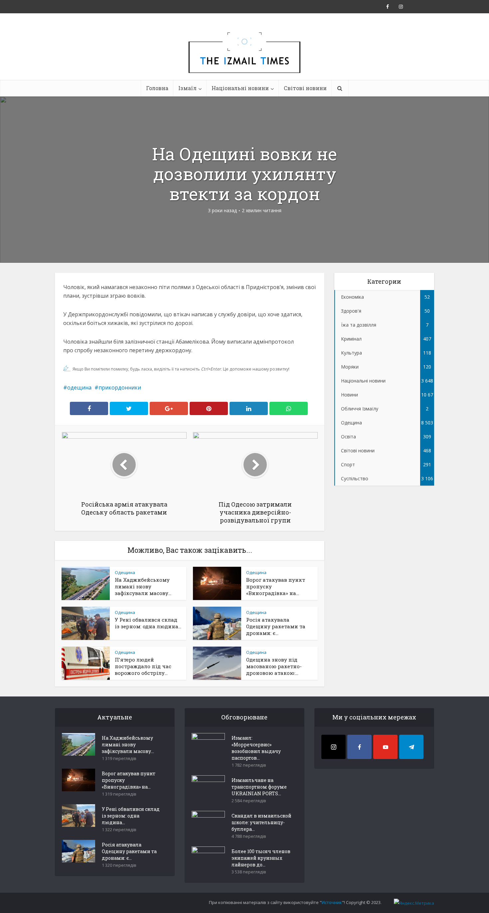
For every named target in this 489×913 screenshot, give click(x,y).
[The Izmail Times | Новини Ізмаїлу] (244, 59)
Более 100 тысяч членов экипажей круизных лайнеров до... (261, 858)
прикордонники (119, 387)
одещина (79, 387)
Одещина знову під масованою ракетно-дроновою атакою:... (274, 666)
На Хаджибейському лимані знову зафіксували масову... (143, 586)
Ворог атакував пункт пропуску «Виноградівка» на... (128, 780)
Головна (157, 87)
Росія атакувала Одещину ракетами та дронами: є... (275, 626)
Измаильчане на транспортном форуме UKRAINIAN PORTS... (259, 787)
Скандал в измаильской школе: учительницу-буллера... (261, 822)
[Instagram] (333, 747)
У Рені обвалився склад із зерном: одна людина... (148, 623)
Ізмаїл (187, 87)
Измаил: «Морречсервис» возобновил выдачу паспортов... (256, 748)
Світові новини (305, 87)
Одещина (125, 572)
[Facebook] (359, 747)
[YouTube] (385, 747)
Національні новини (240, 87)
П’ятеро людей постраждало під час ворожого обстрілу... (143, 666)
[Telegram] (411, 747)
